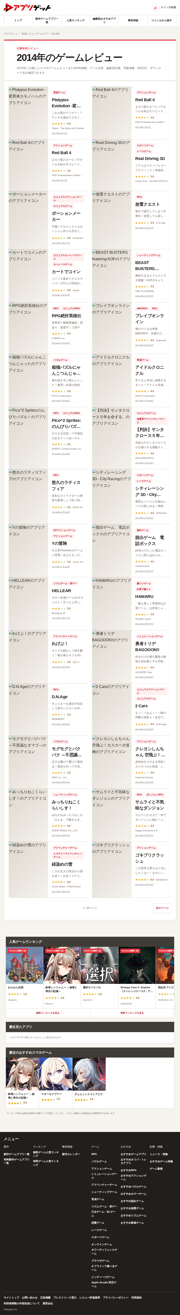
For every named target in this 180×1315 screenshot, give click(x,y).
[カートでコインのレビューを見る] (28, 275)
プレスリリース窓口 (65, 1297)
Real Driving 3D (150, 158)
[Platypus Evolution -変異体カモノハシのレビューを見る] (28, 113)
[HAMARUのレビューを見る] (111, 603)
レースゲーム (144, 151)
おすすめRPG (129, 1170)
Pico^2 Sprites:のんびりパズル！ (66, 426)
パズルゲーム (60, 360)
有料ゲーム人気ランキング (46, 1163)
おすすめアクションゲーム (133, 1177)
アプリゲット (11, 33)
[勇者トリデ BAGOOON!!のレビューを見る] (111, 656)
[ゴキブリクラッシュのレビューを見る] (111, 870)
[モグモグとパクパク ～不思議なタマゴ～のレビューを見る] (28, 762)
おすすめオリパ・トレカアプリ (133, 1161)
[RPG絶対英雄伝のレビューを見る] (28, 328)
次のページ (162, 907)
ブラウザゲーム (100, 1260)
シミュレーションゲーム (150, 636)
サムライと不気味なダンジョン (149, 805)
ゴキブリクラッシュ (149, 858)
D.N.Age (60, 696)
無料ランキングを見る (48, 1013)
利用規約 (136, 1297)
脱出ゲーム (143, 530)
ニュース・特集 (159, 1154)
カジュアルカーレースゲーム (67, 257)
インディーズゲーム (103, 1277)
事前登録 (133, 20)
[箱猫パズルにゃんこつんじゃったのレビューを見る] (28, 380)
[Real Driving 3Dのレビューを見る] (111, 165)
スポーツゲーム (145, 145)
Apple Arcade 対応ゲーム (103, 1284)
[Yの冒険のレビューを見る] (28, 550)
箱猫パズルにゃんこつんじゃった (66, 373)
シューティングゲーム (148, 255)
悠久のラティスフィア (66, 485)
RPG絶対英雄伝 (66, 315)
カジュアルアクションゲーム (67, 198)
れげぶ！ (60, 643)
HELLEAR (61, 590)
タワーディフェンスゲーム (104, 1251)
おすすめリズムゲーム (133, 1215)
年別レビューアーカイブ (35, 33)
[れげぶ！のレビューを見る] (28, 656)
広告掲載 (45, 1297)
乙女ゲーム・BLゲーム (103, 1213)
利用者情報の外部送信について (22, 1303)
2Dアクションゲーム (64, 530)
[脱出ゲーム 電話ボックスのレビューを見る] (111, 550)
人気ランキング (76, 20)
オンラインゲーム (101, 1244)
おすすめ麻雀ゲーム (132, 1222)
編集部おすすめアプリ (104, 20)
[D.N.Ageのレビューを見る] (28, 710)
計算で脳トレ (144, 589)
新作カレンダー (71, 1154)
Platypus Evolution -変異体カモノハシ (66, 105)
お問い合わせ (30, 1297)
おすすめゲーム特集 (161, 1161)
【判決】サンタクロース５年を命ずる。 (149, 435)
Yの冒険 (59, 543)
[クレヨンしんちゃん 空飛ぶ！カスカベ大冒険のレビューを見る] (111, 762)
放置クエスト (147, 204)
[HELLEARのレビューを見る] (28, 603)
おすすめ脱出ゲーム (132, 1201)
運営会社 (48, 1303)
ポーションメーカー (66, 216)
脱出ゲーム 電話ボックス (149, 540)
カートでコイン (66, 271)
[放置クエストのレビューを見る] (111, 220)
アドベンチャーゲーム (65, 636)
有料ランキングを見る (132, 1013)
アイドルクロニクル (149, 370)
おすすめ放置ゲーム (132, 1208)
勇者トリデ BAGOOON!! (147, 646)
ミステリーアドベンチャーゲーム (67, 855)
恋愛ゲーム (97, 1222)
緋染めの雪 (62, 864)
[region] (90, 977)
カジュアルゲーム (62, 206)
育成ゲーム (59, 92)
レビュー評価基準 (89, 1297)
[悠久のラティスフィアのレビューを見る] (28, 496)
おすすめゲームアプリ (133, 1154)
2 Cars (141, 706)
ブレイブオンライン (149, 318)
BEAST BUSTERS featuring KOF (148, 268)
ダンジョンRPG (154, 794)
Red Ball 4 (145, 99)
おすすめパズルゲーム (133, 1186)
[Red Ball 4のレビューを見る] (111, 113)
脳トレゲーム (144, 583)
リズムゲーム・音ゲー (65, 583)
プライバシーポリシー (116, 1297)
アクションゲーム (146, 92)
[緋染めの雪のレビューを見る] (28, 870)
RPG (139, 197)
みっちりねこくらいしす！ (66, 805)
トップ (18, 20)
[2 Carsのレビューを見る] (111, 710)
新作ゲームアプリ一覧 (47, 20)
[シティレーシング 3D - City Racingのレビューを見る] (111, 496)
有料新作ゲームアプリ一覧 (17, 1161)
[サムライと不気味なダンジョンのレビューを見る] (111, 815)
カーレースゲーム (62, 264)
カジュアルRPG (71, 308)
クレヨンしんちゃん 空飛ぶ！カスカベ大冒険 (150, 754)
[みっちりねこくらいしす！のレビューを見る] (28, 815)
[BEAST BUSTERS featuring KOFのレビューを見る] (111, 275)
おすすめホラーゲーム (133, 1193)
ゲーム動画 (156, 1168)
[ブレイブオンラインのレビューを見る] (111, 328)
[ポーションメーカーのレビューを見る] (28, 220)
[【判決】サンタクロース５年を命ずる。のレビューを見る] (111, 438)
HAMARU (144, 596)
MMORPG (142, 308)
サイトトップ (11, 1297)
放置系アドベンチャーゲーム (151, 420)
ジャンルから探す (161, 20)
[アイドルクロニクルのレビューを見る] (111, 380)
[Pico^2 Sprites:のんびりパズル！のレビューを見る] (28, 438)
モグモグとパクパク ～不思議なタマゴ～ (67, 754)
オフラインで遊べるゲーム (104, 1268)
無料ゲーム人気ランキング (46, 1154)
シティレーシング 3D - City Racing (149, 494)
